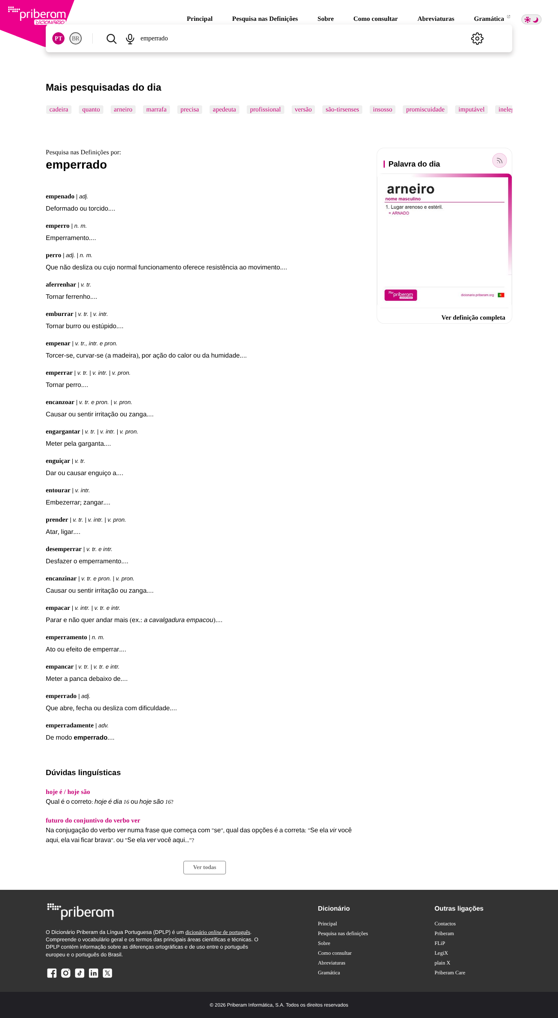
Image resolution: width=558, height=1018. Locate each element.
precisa (190, 109)
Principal (199, 19)
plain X (443, 963)
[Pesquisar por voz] (130, 38)
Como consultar (375, 19)
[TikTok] (80, 977)
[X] (107, 977)
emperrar (59, 372)
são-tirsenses (342, 109)
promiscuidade (425, 109)
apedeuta (224, 109)
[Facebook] (52, 977)
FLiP (440, 943)
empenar (58, 343)
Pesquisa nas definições (343, 933)
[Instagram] (66, 977)
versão (303, 109)
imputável (471, 109)
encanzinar (61, 578)
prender (57, 519)
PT (58, 39)
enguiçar (58, 461)
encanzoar (60, 402)
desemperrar (64, 549)
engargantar (63, 431)
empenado (60, 196)
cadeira (58, 109)
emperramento (66, 637)
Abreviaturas (435, 19)
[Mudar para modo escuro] (531, 19)
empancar (60, 666)
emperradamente (70, 725)
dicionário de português (217, 932)
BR (75, 39)
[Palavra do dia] (499, 160)
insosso (382, 109)
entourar (58, 490)
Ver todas (204, 868)
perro (53, 255)
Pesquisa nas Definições (265, 19)
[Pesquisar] (111, 38)
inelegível (511, 109)
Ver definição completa (473, 317)
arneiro (123, 109)
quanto (91, 109)
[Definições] (477, 38)
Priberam (444, 933)
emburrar (60, 314)
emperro (57, 225)
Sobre (325, 19)
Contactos (445, 923)
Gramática (490, 19)
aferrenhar (61, 284)
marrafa (156, 109)
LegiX (441, 953)
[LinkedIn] (93, 977)
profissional (265, 109)
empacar (58, 608)
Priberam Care (450, 972)
